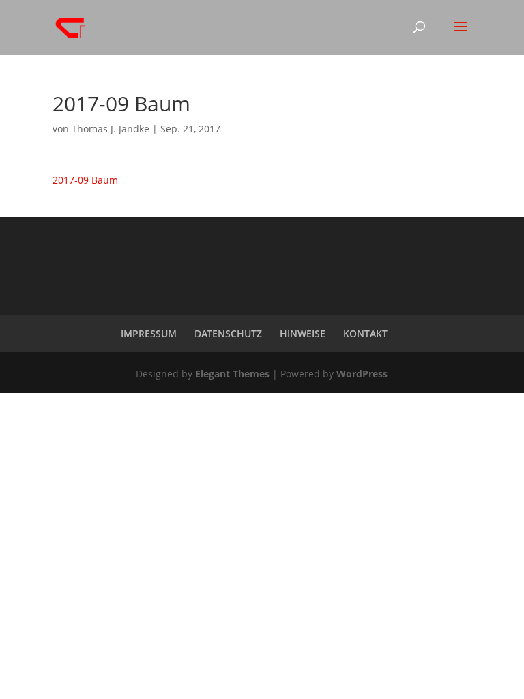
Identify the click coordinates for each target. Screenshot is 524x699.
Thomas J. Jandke (110, 128)
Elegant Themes (232, 373)
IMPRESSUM (149, 333)
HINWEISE (302, 333)
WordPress (362, 373)
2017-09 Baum (85, 179)
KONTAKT (365, 333)
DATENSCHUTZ (228, 333)
